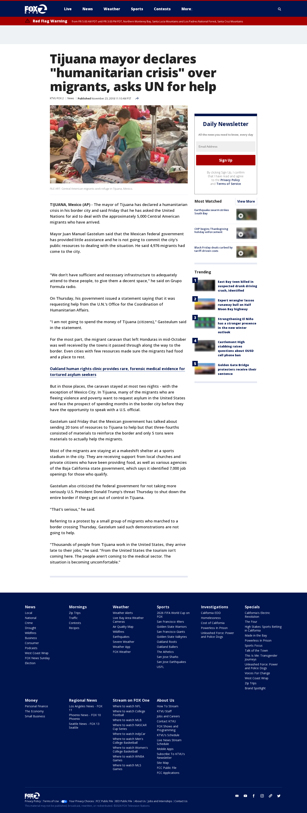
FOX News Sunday (37, 658)
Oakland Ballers (167, 647)
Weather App (121, 647)
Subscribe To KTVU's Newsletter (171, 756)
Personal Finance (36, 706)
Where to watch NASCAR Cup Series (130, 727)
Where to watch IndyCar (129, 734)
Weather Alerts (123, 613)
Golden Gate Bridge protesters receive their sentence (237, 369)
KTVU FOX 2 (57, 98)
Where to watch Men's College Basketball (128, 741)
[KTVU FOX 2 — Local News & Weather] (38, 9)
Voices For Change (257, 673)
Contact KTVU (166, 721)
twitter (278, 795)
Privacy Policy (230, 180)
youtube (245, 795)
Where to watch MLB (127, 720)
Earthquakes (121, 637)
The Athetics (165, 652)
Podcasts (31, 648)
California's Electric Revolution (257, 615)
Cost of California (213, 623)
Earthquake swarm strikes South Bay (211, 211)
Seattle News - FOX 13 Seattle (84, 725)
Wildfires (30, 633)
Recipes (74, 628)
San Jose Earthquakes (171, 662)
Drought (30, 628)
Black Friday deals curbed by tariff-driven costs (213, 249)
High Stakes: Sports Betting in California (263, 628)
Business (31, 638)
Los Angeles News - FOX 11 (85, 708)
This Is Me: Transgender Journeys (261, 657)
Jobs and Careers (168, 716)
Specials (252, 606)
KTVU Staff (164, 711)
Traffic (73, 618)
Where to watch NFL (127, 706)
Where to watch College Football (129, 713)
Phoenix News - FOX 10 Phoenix (85, 717)
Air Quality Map (123, 627)
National (30, 618)
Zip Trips (75, 613)
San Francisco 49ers (170, 622)
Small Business (35, 716)
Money (31, 700)
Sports (163, 606)
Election (30, 663)
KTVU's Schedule (168, 735)
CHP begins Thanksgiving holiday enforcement (211, 230)
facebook (253, 795)
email (237, 795)
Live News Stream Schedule (169, 742)
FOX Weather (122, 652)
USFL (160, 667)
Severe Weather (123, 642)
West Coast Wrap (36, 653)
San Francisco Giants (171, 632)
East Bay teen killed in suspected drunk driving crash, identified (237, 286)
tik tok (270, 795)
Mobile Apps (165, 749)
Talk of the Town (256, 650)
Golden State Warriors (172, 627)
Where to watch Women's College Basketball (130, 749)
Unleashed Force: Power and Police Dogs (217, 635)
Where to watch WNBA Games (128, 758)
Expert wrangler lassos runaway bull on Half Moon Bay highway (236, 304)
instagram (262, 795)
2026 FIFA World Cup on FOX (173, 615)
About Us (165, 700)
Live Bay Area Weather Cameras (128, 620)
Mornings (78, 606)
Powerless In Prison (214, 628)
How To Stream (167, 706)
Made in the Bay (256, 635)
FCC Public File (166, 768)
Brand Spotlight (255, 688)
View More (246, 201)
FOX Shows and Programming (167, 728)
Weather (121, 606)
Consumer (32, 643)
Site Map (163, 763)
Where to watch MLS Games (127, 767)
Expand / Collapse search (279, 9)
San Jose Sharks (167, 657)
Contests (75, 623)
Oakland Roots (167, 642)
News (70, 98)
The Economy (34, 711)
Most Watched (208, 201)
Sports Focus (254, 645)
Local (28, 613)
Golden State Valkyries (172, 637)
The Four (251, 622)
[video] (246, 214)
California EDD (211, 613)
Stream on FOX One (131, 700)
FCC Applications (168, 773)
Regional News (83, 700)
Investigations (214, 606)
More (186, 8)
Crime (29, 623)
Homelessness (211, 618)
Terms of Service (228, 184)
